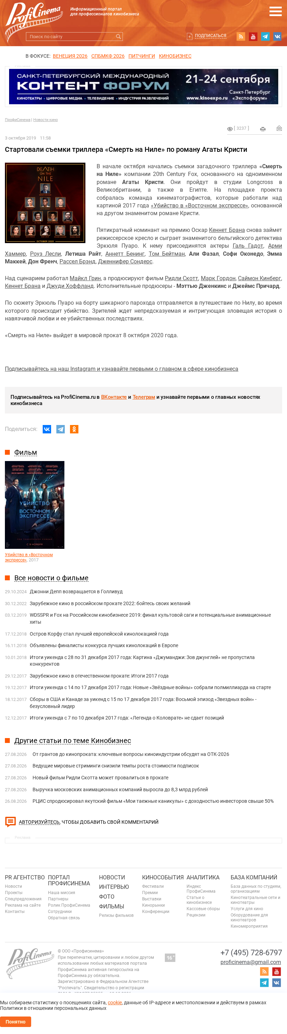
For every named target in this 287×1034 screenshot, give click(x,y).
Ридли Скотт (181, 278)
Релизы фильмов (116, 915)
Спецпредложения (23, 899)
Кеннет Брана (227, 230)
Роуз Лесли (45, 253)
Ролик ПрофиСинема (69, 905)
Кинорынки (153, 905)
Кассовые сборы (203, 908)
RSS (240, 36)
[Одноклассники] (74, 429)
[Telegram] (60, 429)
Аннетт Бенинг (125, 253)
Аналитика (203, 877)
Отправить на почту (279, 128)
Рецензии (196, 915)
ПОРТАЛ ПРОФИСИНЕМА (69, 880)
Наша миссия (61, 892)
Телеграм (144, 397)
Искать (118, 36)
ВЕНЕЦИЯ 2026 (70, 56)
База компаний (254, 877)
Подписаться (210, 35)
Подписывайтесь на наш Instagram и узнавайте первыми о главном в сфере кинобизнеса (121, 369)
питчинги (141, 56)
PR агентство (25, 877)
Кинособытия (163, 877)
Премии (150, 892)
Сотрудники (60, 911)
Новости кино (45, 120)
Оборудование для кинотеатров (249, 917)
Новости (13, 886)
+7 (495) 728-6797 (251, 952)
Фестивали (153, 886)
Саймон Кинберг (259, 278)
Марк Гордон (218, 278)
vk (277, 36)
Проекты (13, 892)
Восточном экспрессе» (218, 205)
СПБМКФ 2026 (108, 56)
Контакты (14, 911)
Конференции (155, 911)
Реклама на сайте (23, 905)
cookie (115, 1002)
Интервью (114, 887)
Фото (106, 896)
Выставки (151, 899)
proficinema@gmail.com (250, 962)
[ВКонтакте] (47, 429)
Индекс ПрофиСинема (201, 889)
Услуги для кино (247, 908)
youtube (253, 36)
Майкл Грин (85, 278)
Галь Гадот (248, 245)
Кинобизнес (175, 56)
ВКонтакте (114, 397)
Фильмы (111, 906)
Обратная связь (64, 917)
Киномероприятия (249, 926)
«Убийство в (168, 205)
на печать (263, 129)
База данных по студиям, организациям (256, 889)
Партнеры (58, 899)
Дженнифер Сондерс (125, 261)
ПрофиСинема (17, 120)
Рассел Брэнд (77, 261)
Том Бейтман (167, 253)
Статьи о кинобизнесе (199, 900)
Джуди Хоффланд (70, 286)
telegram (265, 36)
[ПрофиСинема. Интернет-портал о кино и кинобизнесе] (34, 14)
